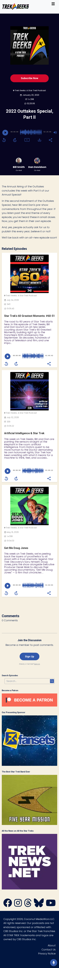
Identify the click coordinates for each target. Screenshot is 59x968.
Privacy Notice (47, 953)
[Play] (5, 132)
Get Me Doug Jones (16, 548)
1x (27, 140)
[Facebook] (7, 905)
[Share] (50, 140)
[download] (39, 140)
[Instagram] (18, 905)
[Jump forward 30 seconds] (14, 140)
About (52, 945)
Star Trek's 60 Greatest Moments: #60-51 (29, 315)
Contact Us (49, 949)
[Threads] (28, 905)
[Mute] (55, 132)
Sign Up (29, 656)
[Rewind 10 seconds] (4, 140)
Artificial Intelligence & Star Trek (24, 433)
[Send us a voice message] (54, 962)
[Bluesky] (39, 905)
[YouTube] (51, 905)
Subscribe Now (29, 78)
